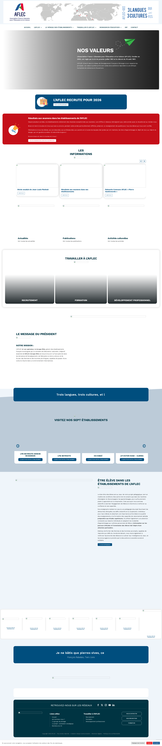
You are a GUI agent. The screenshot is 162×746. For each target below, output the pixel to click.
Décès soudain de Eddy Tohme (117, 190)
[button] (144, 161)
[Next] (144, 446)
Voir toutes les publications (72, 241)
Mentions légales (97, 733)
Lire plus (21, 195)
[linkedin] (113, 705)
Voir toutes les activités (116, 241)
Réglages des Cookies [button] (138, 743)
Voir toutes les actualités (26, 241)
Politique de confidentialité (111, 733)
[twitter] (102, 705)
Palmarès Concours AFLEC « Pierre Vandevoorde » (75, 191)
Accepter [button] (156, 743)
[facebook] (98, 705)
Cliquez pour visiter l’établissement (30, 459)
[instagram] (106, 705)
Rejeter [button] (149, 743)
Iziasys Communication (83, 733)
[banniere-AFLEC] (81, 1)
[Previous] (17, 446)
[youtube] (110, 705)
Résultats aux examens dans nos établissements (30, 191)
